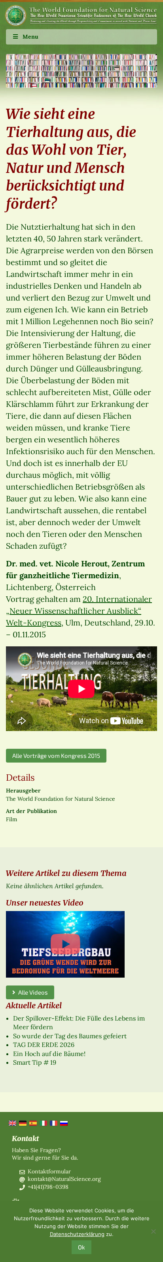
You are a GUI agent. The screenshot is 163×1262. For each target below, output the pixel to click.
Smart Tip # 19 (34, 1062)
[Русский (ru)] (63, 1122)
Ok (81, 1247)
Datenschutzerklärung (77, 1234)
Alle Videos (31, 992)
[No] (153, 1231)
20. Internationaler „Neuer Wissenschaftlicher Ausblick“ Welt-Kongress (79, 610)
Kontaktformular (49, 1171)
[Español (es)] (32, 1122)
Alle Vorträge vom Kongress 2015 (56, 755)
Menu (30, 36)
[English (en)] (12, 1122)
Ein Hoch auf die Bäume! (49, 1054)
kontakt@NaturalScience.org (64, 1178)
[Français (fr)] (53, 1122)
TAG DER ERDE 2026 (43, 1045)
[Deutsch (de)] (22, 1122)
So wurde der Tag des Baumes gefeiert (70, 1036)
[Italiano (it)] (42, 1122)
